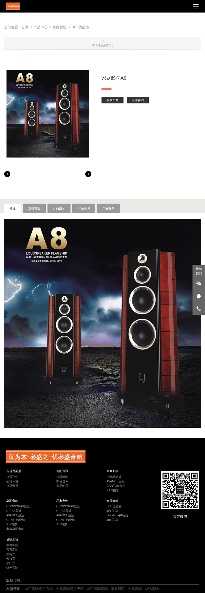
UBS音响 (152, 589)
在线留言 (112, 100)
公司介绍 (12, 477)
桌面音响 (12, 501)
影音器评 (62, 481)
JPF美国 (112, 511)
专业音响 (112, 501)
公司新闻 (62, 477)
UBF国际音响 (97, 589)
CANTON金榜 (115, 486)
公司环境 (12, 481)
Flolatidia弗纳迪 (117, 515)
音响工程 (12, 539)
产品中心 (41, 27)
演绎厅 (10, 563)
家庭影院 (59, 27)
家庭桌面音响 (15, 529)
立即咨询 (138, 100)
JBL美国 (112, 520)
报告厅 (10, 554)
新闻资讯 (62, 471)
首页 (25, 27)
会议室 (10, 558)
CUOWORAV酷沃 (18, 506)
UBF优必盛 (13, 511)
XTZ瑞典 (112, 490)
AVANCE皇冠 (115, 481)
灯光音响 (12, 567)
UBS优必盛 (80, 27)
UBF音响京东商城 (39, 589)
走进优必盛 (13, 471)
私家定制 (62, 501)
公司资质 (12, 486)
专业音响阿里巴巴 (70, 589)
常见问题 (62, 486)
